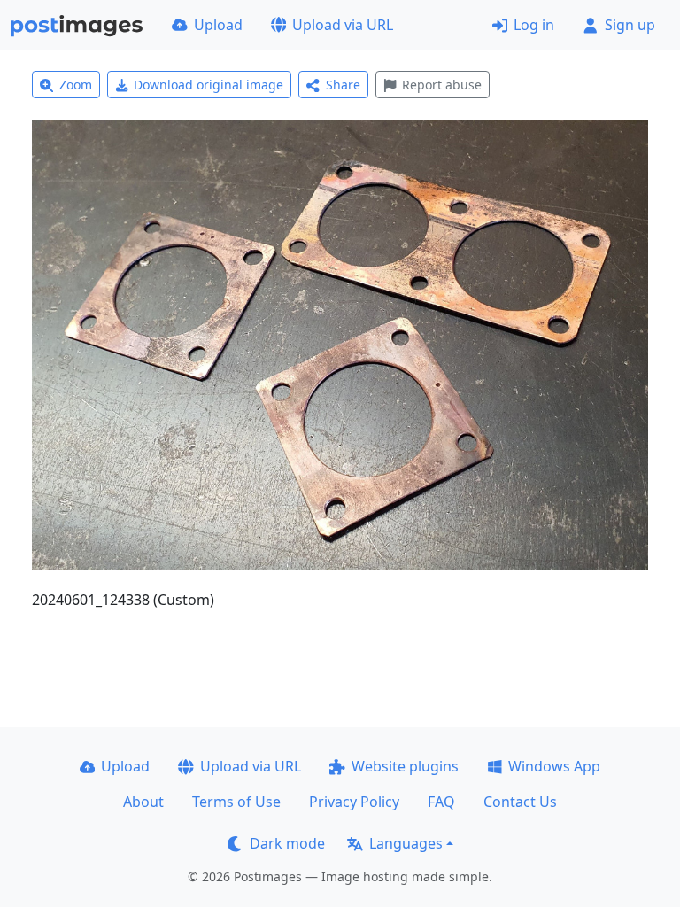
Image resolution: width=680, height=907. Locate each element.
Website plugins (405, 766)
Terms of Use (236, 801)
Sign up (630, 25)
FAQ (441, 801)
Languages (406, 843)
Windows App (554, 766)
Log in (534, 25)
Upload (218, 25)
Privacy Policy (354, 801)
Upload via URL (342, 25)
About (143, 801)
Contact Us (520, 801)
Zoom (75, 84)
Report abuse (442, 84)
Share (343, 84)
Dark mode (287, 843)
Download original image (208, 84)
